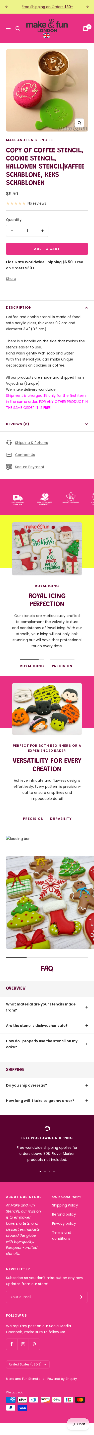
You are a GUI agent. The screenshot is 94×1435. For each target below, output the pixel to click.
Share (11, 278)
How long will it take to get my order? (40, 1100)
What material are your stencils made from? (41, 1007)
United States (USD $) (25, 1364)
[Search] (18, 28)
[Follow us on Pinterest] (34, 1344)
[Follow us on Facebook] (11, 1344)
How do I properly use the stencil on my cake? (41, 1044)
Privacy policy (64, 1223)
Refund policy (64, 1214)
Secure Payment (29, 466)
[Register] (80, 1297)
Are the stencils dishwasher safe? (37, 1025)
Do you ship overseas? (26, 1085)
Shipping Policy (65, 1205)
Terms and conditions (61, 1235)
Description (19, 307)
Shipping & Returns (31, 442)
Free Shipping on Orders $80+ (47, 6)
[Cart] (85, 28)
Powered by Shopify (62, 1379)
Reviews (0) (17, 424)
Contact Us (25, 454)
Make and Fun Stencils (29, 140)
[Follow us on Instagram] (23, 1344)
